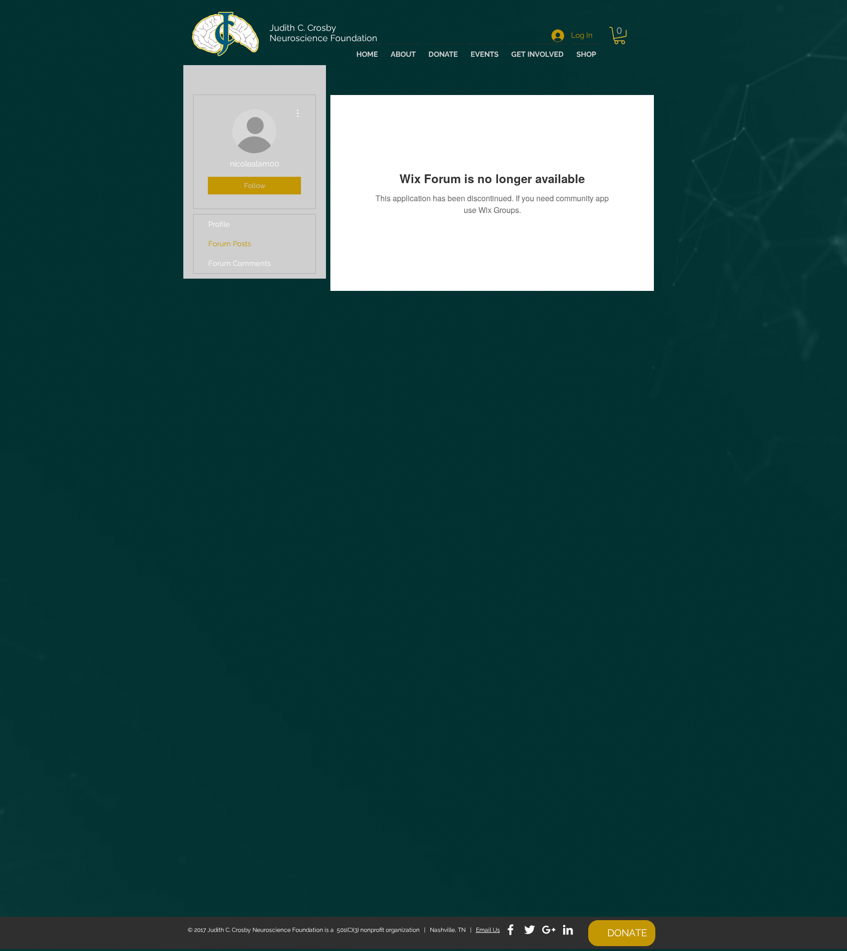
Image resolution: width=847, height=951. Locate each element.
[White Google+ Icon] (549, 930)
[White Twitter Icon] (530, 930)
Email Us (488, 930)
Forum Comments (239, 263)
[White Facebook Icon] (510, 930)
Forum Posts (229, 243)
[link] (619, 35)
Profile (219, 224)
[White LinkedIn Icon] (568, 930)
